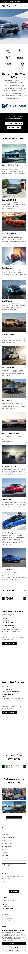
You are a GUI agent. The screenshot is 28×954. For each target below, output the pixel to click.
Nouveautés (5, 852)
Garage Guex (5, 831)
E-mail (3, 881)
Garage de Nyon (6, 840)
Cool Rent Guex (6, 849)
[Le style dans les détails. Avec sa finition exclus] (20, 807)
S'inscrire (14, 891)
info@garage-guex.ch (15, 1)
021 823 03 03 (5, 1)
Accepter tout (14, 943)
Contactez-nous (15, 38)
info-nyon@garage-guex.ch (11, 691)
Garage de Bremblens (8, 837)
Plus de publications (14, 817)
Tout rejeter (14, 947)
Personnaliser (14, 951)
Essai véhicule (5, 855)
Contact (4, 862)
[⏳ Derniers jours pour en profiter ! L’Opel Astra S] (8, 807)
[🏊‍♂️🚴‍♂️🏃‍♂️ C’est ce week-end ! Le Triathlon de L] (20, 794)
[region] (14, 941)
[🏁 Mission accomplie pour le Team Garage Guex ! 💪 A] (8, 794)
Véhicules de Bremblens (14, 123)
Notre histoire (5, 834)
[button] (3, 598)
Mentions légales (6, 865)
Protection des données (8, 868)
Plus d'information (9, 643)
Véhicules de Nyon (14, 127)
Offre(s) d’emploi (6, 858)
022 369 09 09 (7, 689)
